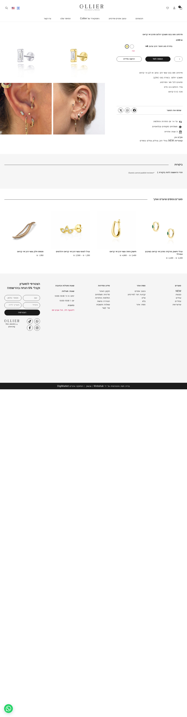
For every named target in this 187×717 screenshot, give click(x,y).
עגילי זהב (163, 141)
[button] (139, 19)
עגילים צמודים (146, 141)
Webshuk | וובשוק (95, 386)
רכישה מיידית (129, 59)
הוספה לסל (158, 59)
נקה (133, 51)
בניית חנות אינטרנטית (120, 386)
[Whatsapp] (37, 321)
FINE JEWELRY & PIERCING (92, 10)
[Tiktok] (30, 321)
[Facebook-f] (30, 328)
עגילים (155, 141)
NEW (171, 141)
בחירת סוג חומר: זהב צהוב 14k (158, 46)
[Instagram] (37, 328)
